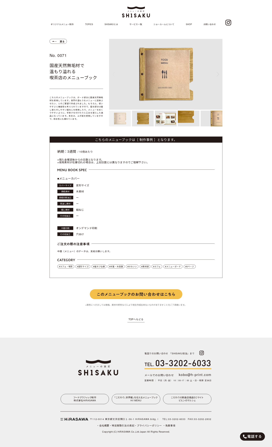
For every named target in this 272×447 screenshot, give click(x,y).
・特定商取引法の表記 (121, 425)
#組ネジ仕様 (99, 266)
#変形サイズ (83, 266)
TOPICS (89, 24)
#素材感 (145, 266)
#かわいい (132, 266)
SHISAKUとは (111, 24)
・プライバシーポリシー (148, 425)
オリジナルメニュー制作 (62, 24)
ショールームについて (164, 24)
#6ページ (189, 266)
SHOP (189, 24)
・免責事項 (169, 425)
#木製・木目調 (116, 266)
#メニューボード (173, 266)
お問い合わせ (209, 24)
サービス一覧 (135, 24)
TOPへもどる (136, 319)
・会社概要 (103, 425)
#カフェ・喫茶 (66, 266)
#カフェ (157, 266)
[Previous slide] (113, 74)
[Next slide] (217, 74)
